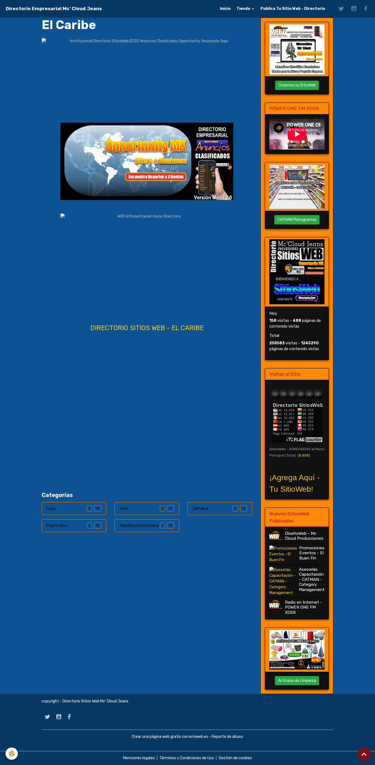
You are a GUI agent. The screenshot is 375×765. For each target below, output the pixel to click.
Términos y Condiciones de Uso (186, 758)
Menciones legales (139, 758)
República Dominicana (139, 525)
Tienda (243, 8)
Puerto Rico (57, 525)
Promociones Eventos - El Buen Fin (311, 553)
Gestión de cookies (235, 758)
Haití (124, 508)
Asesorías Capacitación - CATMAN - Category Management (311, 579)
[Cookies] (11, 753)
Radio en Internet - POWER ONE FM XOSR (303, 607)
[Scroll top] (364, 754)
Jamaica (200, 508)
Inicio (225, 8)
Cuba (51, 508)
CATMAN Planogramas (297, 219)
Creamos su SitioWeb (297, 85)
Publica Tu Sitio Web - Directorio (293, 8)
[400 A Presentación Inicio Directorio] (147, 261)
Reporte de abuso (227, 736)
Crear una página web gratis (156, 736)
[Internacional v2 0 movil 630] (147, 161)
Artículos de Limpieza (297, 680)
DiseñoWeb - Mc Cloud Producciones (304, 536)
